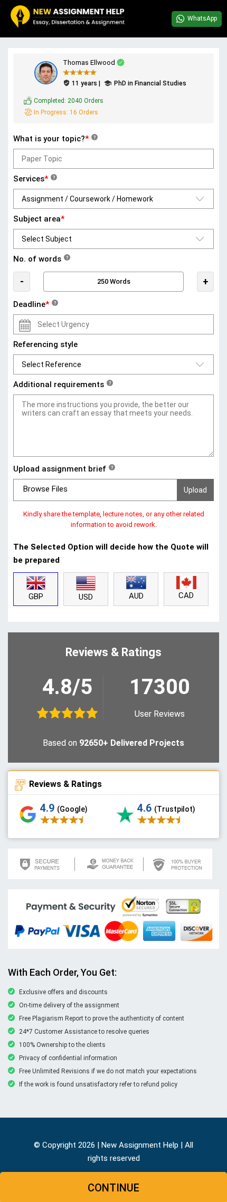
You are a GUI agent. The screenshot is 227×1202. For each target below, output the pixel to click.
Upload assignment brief (63, 469)
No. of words (40, 259)
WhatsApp (202, 18)
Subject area (38, 219)
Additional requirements (62, 384)
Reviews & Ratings (65, 784)
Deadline (34, 304)
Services (34, 179)
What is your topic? (54, 138)
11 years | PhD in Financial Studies (129, 83)
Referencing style (45, 344)
